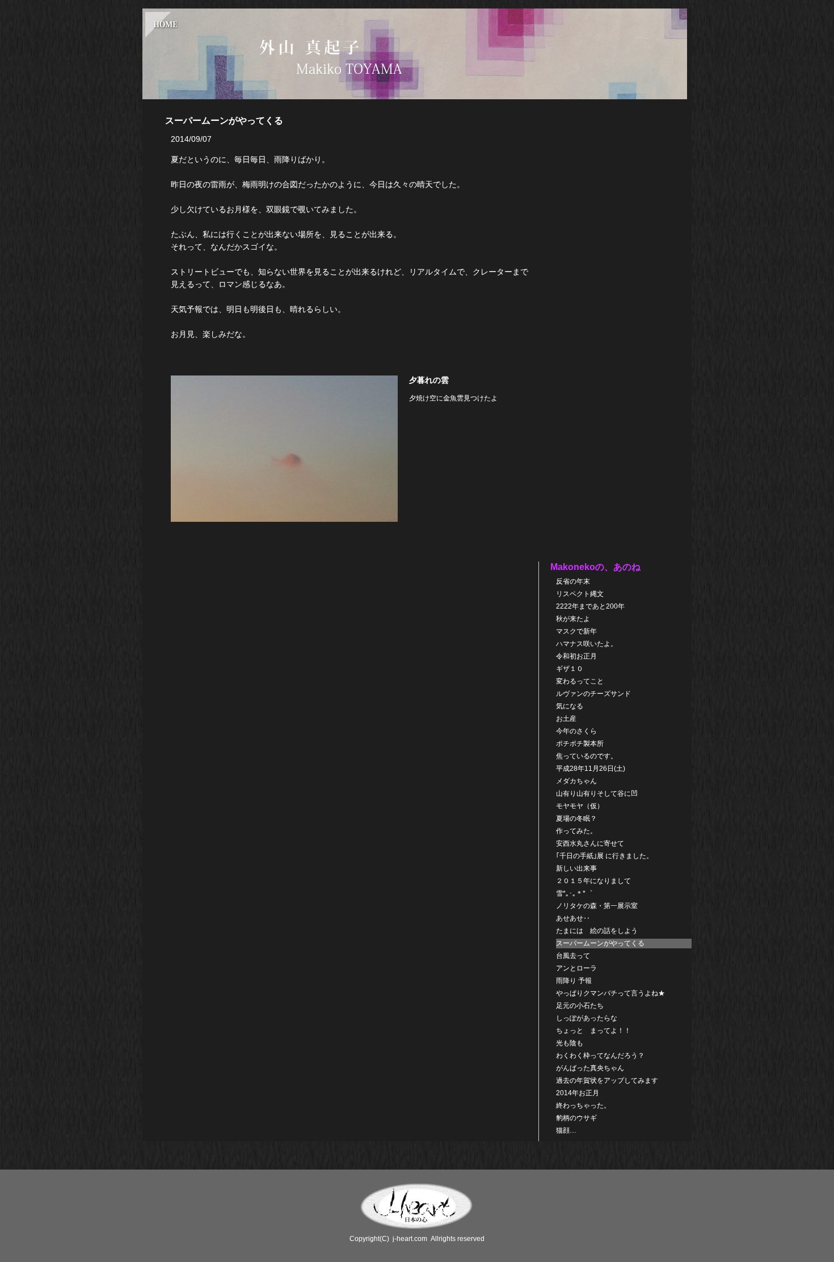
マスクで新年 (576, 631)
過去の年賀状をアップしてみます (607, 1080)
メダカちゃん (576, 781)
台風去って (573, 956)
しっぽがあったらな (586, 1018)
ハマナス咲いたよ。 (586, 644)
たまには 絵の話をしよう (597, 931)
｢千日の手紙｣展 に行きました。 (604, 856)
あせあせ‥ (573, 918)
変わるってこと (580, 681)
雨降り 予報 (574, 981)
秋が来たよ (573, 619)
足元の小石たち (580, 1006)
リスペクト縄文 (580, 594)
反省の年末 (573, 581)
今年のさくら (576, 731)
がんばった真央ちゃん (590, 1068)
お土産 (566, 719)
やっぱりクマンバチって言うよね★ (610, 993)
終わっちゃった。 (583, 1105)
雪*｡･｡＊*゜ (574, 893)
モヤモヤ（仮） (580, 806)
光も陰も (573, 1043)
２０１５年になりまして (593, 881)
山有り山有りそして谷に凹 (597, 793)
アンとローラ (576, 968)
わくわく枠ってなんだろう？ (600, 1056)
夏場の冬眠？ (576, 818)
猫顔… (566, 1130)
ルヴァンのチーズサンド (593, 694)
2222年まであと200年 (590, 606)
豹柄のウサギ (576, 1118)
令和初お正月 (576, 656)
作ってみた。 (576, 831)
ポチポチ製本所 (580, 744)
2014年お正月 (577, 1093)
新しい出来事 (576, 868)
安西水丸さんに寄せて (590, 843)
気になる (569, 706)
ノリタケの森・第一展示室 (597, 906)
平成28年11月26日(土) (590, 769)
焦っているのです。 (586, 756)
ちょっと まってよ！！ (593, 1031)
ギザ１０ (569, 669)
